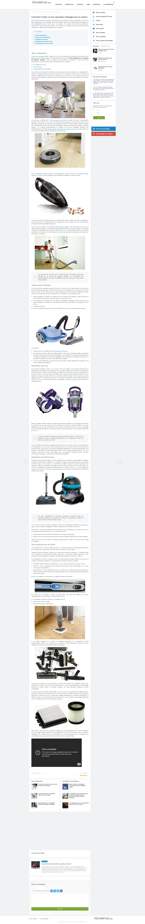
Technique (34, 11)
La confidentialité (44, 918)
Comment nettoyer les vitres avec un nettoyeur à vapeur (47, 785)
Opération (80, 4)
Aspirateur (56, 11)
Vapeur (99, 52)
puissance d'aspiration (61, 351)
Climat (98, 20)
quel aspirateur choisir (56, 120)
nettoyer (82, 361)
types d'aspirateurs (57, 469)
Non (98, 113)
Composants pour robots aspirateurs (105, 67)
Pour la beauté (100, 32)
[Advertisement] (54, 831)
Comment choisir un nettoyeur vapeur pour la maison (46, 794)
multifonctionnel (38, 22)
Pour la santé (100, 28)
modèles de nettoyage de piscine (68, 129)
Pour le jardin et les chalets (104, 40)
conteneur (36, 69)
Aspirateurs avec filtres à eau (44, 41)
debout (78, 685)
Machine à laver (102, 61)
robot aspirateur (65, 122)
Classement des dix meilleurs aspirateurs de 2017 (56, 864)
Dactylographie (37, 773)
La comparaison (108, 4)
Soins (88, 4)
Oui (98, 110)
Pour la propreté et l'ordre (45, 11)
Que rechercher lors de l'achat (44, 43)
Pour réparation (101, 36)
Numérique (99, 24)
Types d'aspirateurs (41, 35)
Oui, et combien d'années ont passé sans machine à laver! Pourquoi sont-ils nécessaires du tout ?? (103, 88)
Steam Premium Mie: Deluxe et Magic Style (106, 50)
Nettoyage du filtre (46, 448)
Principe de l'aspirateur (37, 56)
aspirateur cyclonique (71, 379)
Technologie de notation (104, 134)
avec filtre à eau (37, 67)
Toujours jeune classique (43, 37)
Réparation (96, 4)
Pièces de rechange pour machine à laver (105, 58)
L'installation (69, 4)
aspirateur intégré (64, 227)
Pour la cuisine (100, 12)
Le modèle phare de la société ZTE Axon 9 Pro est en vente (79, 803)
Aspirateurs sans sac (42, 39)
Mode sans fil (48, 425)
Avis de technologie (103, 129)
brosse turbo (81, 643)
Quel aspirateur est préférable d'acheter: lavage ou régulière (46, 803)
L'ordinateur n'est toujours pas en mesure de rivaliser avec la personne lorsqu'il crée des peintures (78, 795)
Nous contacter (33, 918)
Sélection (58, 4)
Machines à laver (48, 74)
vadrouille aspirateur (48, 220)
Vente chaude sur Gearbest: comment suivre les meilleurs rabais (77, 786)
